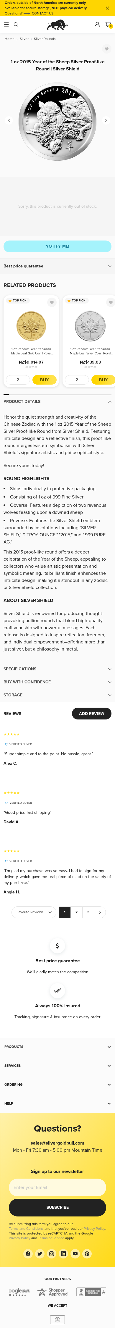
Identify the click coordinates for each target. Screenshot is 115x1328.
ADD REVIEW (91, 713)
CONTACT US (42, 13)
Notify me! (57, 246)
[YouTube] (75, 1253)
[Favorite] (106, 49)
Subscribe (58, 1207)
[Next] (106, 120)
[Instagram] (51, 1253)
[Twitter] (40, 1253)
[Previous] (9, 120)
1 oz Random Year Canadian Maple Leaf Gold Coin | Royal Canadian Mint (31, 351)
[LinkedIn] (63, 1253)
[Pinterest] (87, 1253)
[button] (57, 266)
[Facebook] (28, 1253)
